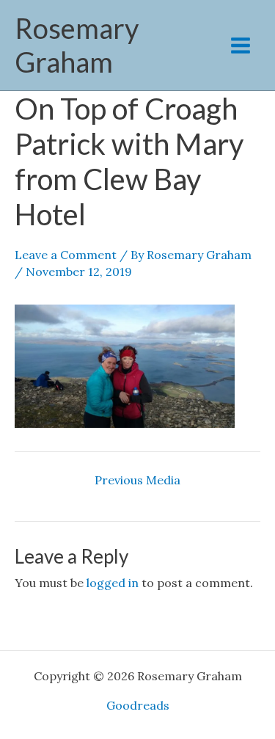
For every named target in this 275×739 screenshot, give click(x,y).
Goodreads (137, 705)
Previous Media (137, 480)
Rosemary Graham (77, 45)
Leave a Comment (66, 254)
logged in (113, 582)
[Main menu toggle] (240, 45)
